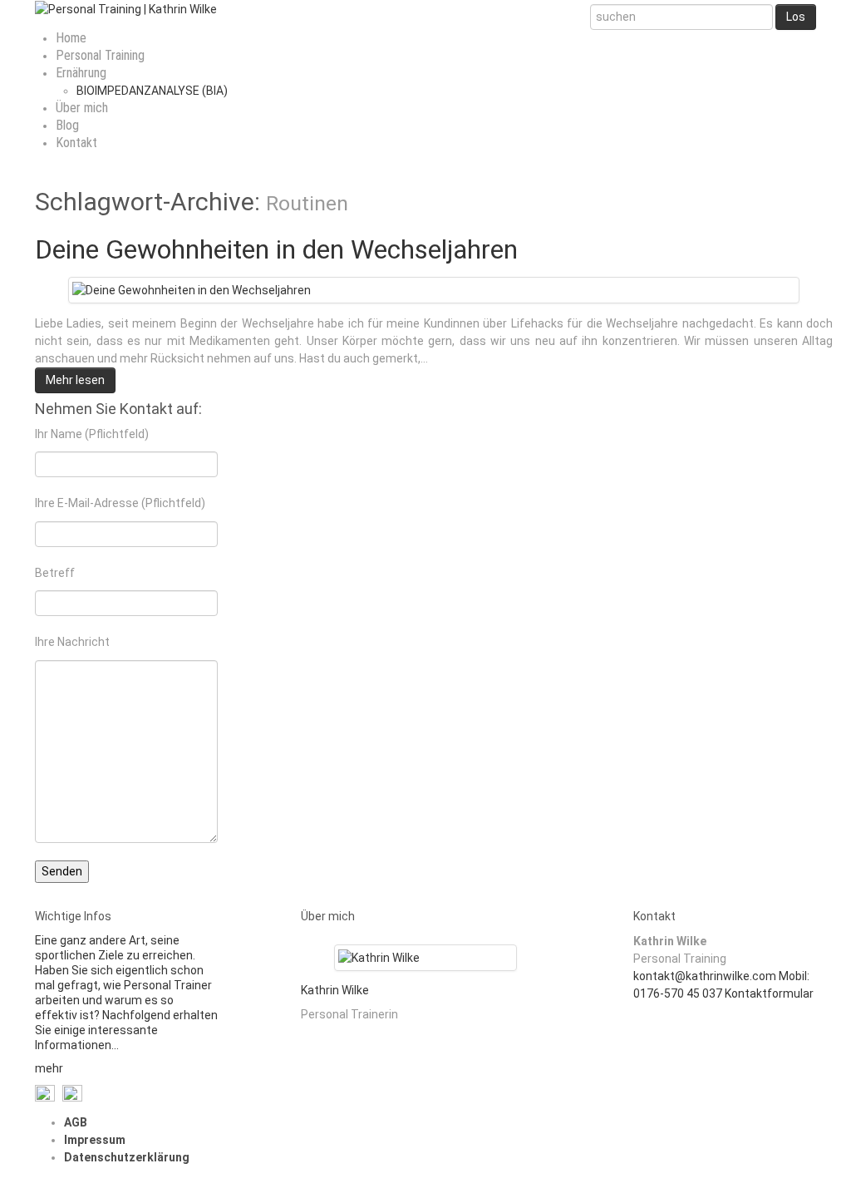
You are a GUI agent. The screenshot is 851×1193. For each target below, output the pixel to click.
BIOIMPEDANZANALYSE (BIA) (152, 90)
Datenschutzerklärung (126, 1157)
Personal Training (100, 55)
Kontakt (76, 142)
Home (71, 38)
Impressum (94, 1139)
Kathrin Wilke (335, 990)
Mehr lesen (75, 380)
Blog (67, 125)
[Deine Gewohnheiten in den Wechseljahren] (191, 289)
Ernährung (81, 73)
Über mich (82, 108)
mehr (49, 1068)
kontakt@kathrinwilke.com (704, 976)
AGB (75, 1122)
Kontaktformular (769, 993)
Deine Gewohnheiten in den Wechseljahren (276, 249)
